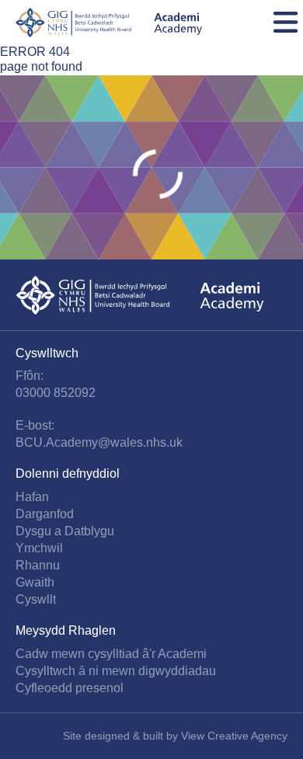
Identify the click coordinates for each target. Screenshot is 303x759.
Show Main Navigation (285, 22)
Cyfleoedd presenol (70, 688)
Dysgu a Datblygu (65, 531)
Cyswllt (36, 599)
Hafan (32, 496)
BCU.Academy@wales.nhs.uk (99, 442)
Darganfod (45, 514)
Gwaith (35, 582)
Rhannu (38, 565)
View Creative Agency (234, 735)
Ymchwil (39, 548)
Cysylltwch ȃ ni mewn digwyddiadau (116, 670)
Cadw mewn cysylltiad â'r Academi (111, 653)
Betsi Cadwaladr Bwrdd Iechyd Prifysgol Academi (109, 22)
